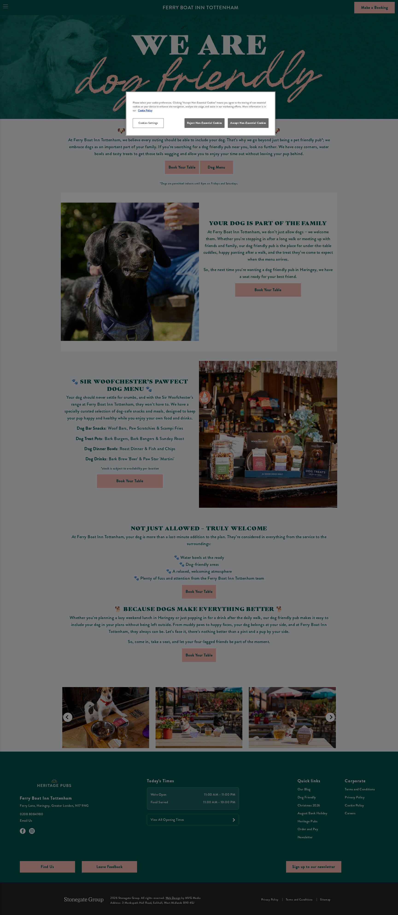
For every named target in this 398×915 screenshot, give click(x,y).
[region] (200, 114)
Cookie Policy (145, 110)
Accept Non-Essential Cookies (248, 123)
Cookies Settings (148, 123)
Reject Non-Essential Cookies (204, 123)
